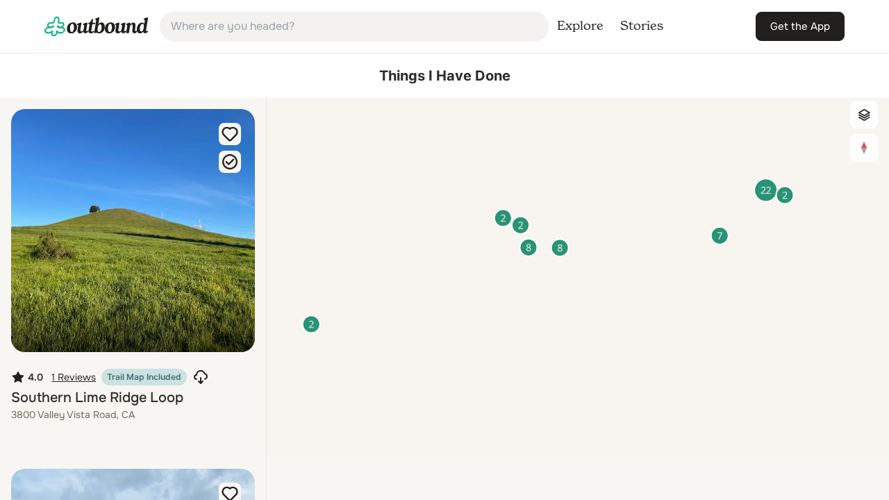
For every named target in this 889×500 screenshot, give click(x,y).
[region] (578, 276)
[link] (96, 26)
